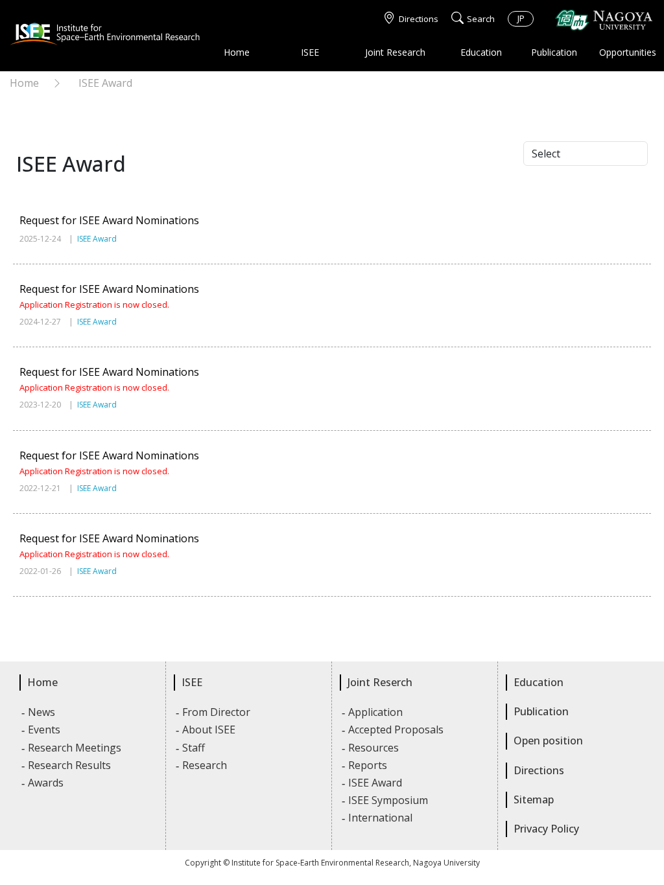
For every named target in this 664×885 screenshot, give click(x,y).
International (381, 817)
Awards (46, 783)
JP (521, 18)
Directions (418, 19)
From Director (217, 712)
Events (44, 729)
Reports (368, 765)
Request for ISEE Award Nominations (109, 220)
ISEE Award (105, 83)
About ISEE (209, 729)
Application (376, 712)
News (42, 712)
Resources (374, 748)
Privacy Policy (546, 829)
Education (481, 52)
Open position (548, 740)
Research (205, 765)
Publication (554, 52)
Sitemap (534, 799)
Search (481, 19)
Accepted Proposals (397, 729)
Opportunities (627, 52)
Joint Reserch (380, 682)
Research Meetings (75, 748)
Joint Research (395, 52)
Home (237, 52)
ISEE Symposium (389, 800)
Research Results (70, 765)
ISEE (310, 52)
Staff (194, 748)
